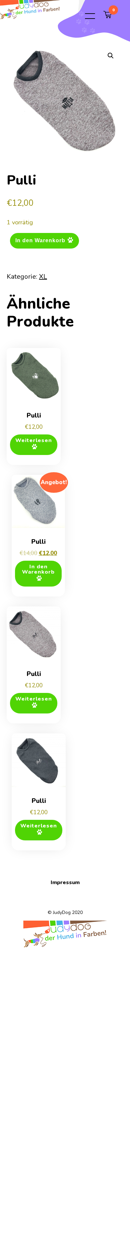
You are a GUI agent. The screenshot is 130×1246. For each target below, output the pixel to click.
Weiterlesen (33, 440)
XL (43, 276)
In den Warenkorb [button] (38, 569)
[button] (111, 56)
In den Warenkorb (40, 240)
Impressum (65, 882)
